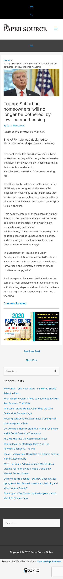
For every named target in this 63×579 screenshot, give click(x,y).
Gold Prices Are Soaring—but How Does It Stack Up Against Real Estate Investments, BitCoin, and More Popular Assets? (31, 483)
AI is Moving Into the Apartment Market (25, 438)
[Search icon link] (31, 14)
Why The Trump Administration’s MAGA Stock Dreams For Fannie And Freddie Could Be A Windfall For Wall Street (29, 469)
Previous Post (32, 351)
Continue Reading (15, 303)
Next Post (32, 360)
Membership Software (49, 561)
